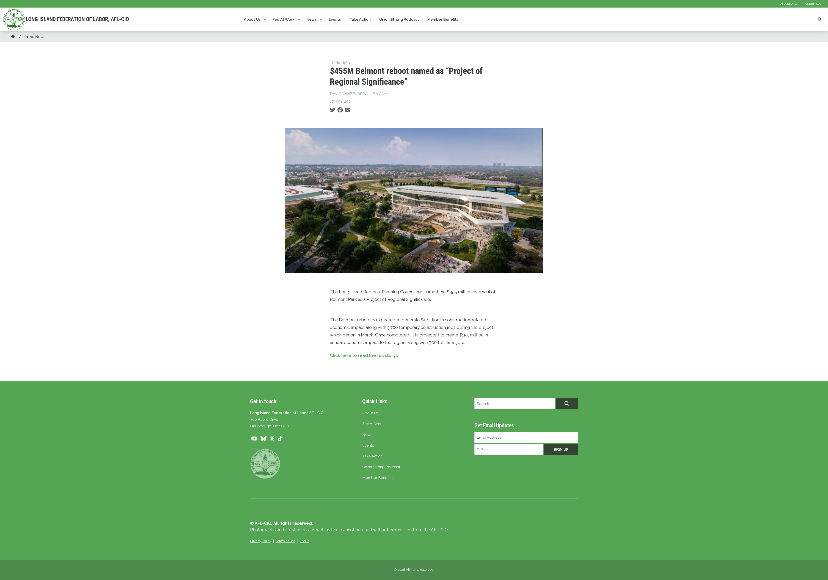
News (311, 19)
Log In (304, 541)
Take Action (360, 19)
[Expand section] (265, 19)
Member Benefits (442, 19)
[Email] (347, 110)
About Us (252, 19)
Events (335, 19)
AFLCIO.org (788, 3)
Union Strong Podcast (399, 19)
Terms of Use (285, 541)
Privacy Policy (260, 541)
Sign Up (561, 449)
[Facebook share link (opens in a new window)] (340, 110)
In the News (35, 36)
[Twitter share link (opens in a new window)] (332, 110)
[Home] (13, 36)
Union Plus (813, 3)
